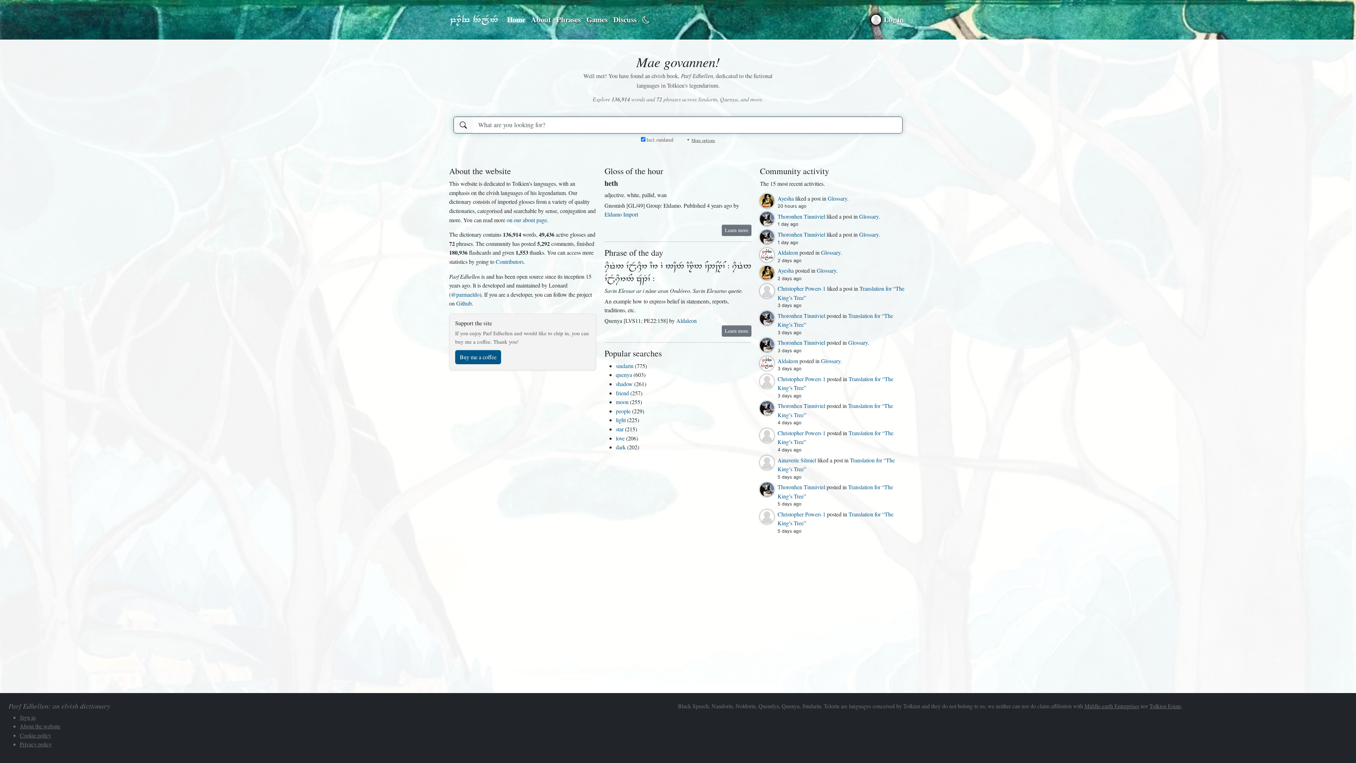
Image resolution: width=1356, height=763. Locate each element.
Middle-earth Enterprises (1111, 706)
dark (621, 447)
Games (597, 19)
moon (622, 402)
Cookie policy (35, 735)
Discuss (625, 19)
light (621, 420)
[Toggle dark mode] (646, 20)
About (541, 19)
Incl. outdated (659, 140)
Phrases (569, 19)
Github (464, 303)
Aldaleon (686, 320)
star (620, 429)
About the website (40, 726)
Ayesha (786, 198)
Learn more (736, 230)
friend (622, 393)
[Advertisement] (522, 400)
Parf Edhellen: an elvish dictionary (474, 19)
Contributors (510, 261)
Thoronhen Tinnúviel (802, 216)
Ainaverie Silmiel (797, 460)
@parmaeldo (465, 294)
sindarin (625, 365)
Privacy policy (36, 744)
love (620, 438)
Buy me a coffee (478, 357)
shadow (624, 384)
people (623, 411)
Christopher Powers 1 (802, 288)
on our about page (527, 220)
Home (516, 19)
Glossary (837, 198)
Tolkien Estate (1165, 706)
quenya (624, 374)
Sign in (28, 717)
